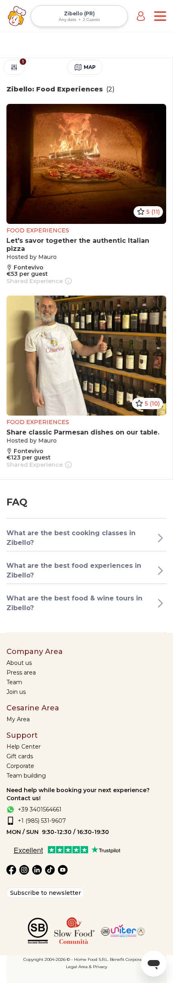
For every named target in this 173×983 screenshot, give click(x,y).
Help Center (23, 746)
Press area (21, 672)
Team (14, 682)
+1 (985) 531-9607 (42, 820)
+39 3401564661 (40, 809)
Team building (26, 775)
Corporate (20, 766)
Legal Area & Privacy (86, 966)
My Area (18, 719)
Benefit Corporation (130, 959)
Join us (16, 691)
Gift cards (19, 756)
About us (19, 662)
